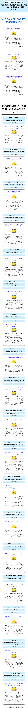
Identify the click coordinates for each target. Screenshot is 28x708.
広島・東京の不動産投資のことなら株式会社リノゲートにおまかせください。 (14, 226)
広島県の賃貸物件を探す (14, 54)
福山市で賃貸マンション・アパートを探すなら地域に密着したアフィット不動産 (14, 487)
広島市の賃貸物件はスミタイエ (14, 357)
